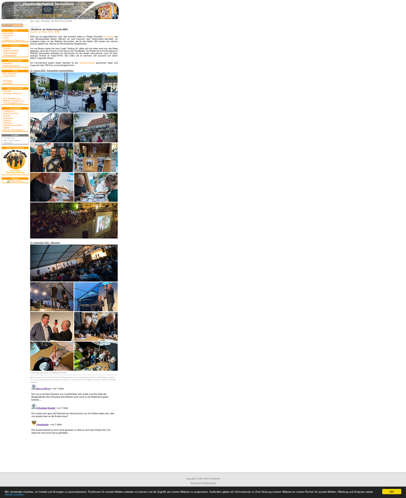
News (37, 21)
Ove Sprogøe (12, 98)
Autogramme (9, 111)
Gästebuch (8, 35)
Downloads (8, 118)
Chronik (6, 116)
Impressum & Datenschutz (203, 482)
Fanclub (6, 48)
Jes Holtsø (108, 36)
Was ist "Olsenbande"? (13, 130)
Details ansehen (14, 494)
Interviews (8, 63)
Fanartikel (7, 123)
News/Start (8, 33)
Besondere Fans (10, 113)
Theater (6, 127)
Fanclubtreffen (9, 55)
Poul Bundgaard (13, 103)
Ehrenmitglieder (10, 53)
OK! (392, 492)
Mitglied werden (10, 50)
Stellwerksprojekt (87, 63)
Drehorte (7, 120)
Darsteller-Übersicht (12, 93)
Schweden (8, 83)
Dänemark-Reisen (11, 66)
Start (32, 21)
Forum (6, 38)
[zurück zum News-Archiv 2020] (44, 32)
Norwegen (7, 81)
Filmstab (7, 91)
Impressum (14, 40)
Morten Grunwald (13, 100)
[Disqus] (74, 423)
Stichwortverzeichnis (12, 125)
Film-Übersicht (9, 73)
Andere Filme (9, 76)
